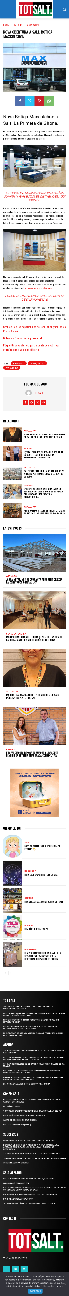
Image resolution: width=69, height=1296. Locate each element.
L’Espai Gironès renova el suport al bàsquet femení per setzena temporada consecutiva (43, 454)
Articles (11, 576)
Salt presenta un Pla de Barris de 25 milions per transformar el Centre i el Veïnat (44, 473)
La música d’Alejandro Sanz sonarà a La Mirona (26, 1084)
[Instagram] (31, 402)
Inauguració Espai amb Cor (16, 1183)
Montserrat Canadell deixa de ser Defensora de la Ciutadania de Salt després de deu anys (34, 638)
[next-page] (10, 973)
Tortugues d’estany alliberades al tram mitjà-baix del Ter (32, 1111)
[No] (65, 1284)
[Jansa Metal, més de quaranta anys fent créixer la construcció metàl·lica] (34, 553)
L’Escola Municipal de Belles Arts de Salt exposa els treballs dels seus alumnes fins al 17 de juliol (33, 1058)
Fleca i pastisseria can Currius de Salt (43, 901)
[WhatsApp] (49, 101)
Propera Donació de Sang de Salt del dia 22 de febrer (30, 1194)
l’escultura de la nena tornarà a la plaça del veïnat (29, 1179)
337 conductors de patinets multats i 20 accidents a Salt (32, 1154)
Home (6, 24)
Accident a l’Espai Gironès (16, 1163)
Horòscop (30, 871)
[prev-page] (5, 973)
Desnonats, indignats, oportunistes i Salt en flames (29, 1140)
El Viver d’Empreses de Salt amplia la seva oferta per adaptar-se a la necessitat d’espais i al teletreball (42, 955)
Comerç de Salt (37, 363)
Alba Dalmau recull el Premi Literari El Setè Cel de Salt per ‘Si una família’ (44, 512)
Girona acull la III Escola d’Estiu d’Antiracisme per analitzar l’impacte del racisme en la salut (33, 1078)
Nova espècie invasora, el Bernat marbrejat (25, 1116)
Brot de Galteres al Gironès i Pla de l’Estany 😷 (42, 847)
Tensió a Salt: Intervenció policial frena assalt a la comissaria (34, 1158)
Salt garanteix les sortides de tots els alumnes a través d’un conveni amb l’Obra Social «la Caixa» (34, 1189)
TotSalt (38, 393)
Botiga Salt (18, 363)
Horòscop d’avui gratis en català (40, 874)
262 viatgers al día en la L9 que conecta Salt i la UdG (29, 1204)
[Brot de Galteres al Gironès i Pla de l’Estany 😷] (12, 846)
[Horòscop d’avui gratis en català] (12, 873)
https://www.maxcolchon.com (38, 288)
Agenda (28, 925)
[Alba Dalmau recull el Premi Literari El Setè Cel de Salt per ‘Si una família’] (12, 510)
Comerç (28, 898)
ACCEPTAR (35, 1291)
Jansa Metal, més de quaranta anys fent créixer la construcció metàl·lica (34, 581)
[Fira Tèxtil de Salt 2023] (12, 927)
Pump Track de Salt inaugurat (18, 1199)
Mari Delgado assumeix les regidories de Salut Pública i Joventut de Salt (44, 436)
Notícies (18, 24)
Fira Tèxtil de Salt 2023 (36, 929)
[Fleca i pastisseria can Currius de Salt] (12, 900)
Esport (28, 449)
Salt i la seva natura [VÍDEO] (17, 1125)
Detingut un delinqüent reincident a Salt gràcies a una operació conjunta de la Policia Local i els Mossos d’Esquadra (31, 1147)
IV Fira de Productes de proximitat (22, 338)
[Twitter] (29, 101)
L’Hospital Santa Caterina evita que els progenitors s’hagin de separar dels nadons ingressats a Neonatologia (43, 493)
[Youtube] (43, 402)
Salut (27, 842)
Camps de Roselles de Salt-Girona (20, 1120)
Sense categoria (16, 634)
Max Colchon (11, 367)
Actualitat (33, 24)
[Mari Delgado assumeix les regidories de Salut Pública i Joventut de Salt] (12, 434)
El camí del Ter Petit (13, 1106)
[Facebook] (20, 101)
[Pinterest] (39, 101)
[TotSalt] (29, 393)
